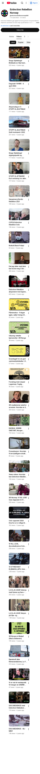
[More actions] (28, 61)
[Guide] (3, 3)
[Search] (22, 3)
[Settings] (26, 3)
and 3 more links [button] (15, 25)
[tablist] (20, 36)
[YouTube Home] (11, 3)
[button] (28, 36)
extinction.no (6, 25)
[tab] (11, 36)
